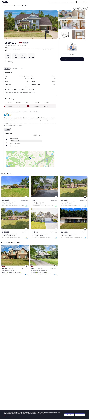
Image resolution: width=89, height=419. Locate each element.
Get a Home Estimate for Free (72, 59)
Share (84, 8)
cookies (8, 412)
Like (77, 8)
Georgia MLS (18, 118)
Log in (81, 2)
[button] (31, 24)
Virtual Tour (9, 61)
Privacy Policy (42, 413)
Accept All (69, 414)
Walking (40, 135)
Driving (35, 135)
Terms (37, 413)
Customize (80, 414)
